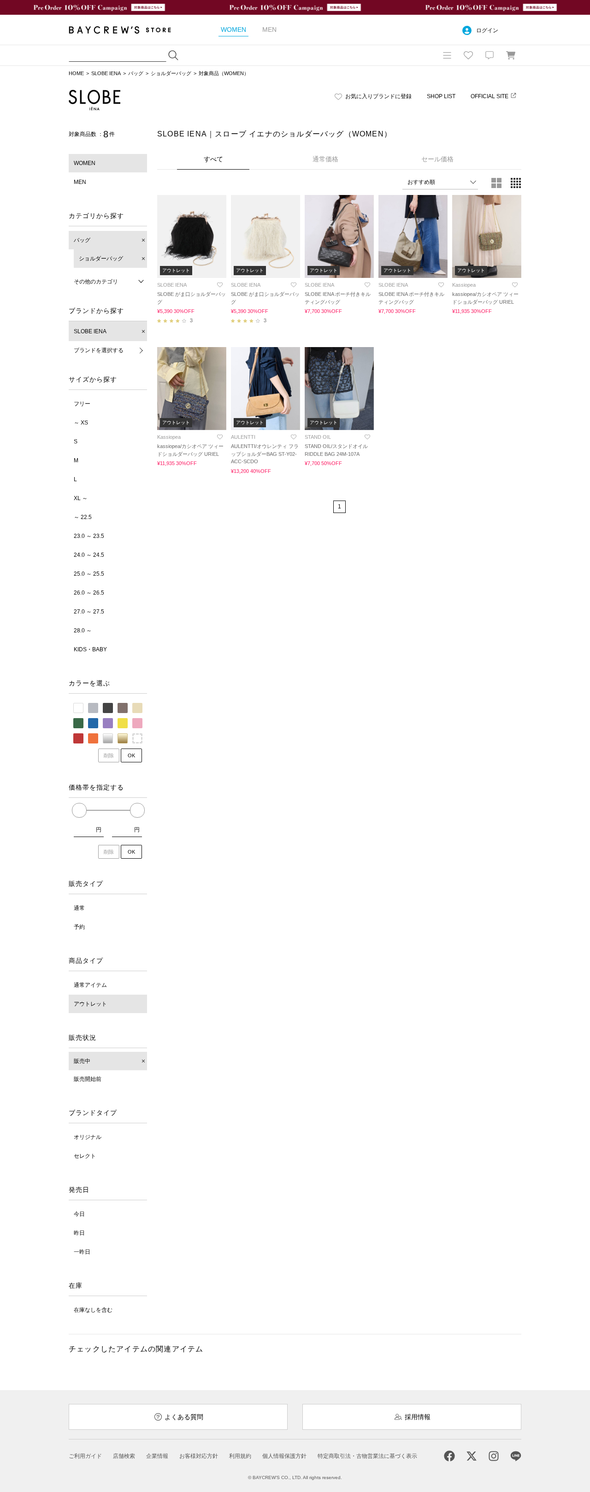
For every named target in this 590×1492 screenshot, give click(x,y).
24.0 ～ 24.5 (89, 555)
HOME (76, 73)
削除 (109, 755)
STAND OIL (318, 437)
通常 (79, 908)
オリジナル (87, 1137)
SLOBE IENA (106, 73)
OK (131, 755)
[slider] (79, 810)
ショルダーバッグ (171, 73)
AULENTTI (243, 437)
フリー (82, 404)
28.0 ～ (83, 630)
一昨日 (82, 1252)
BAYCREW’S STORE (126, 30)
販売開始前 (87, 1079)
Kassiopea (464, 285)
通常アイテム (90, 985)
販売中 (82, 1061)
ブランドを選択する (99, 350)
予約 (79, 927)
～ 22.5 (83, 517)
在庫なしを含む (93, 1310)
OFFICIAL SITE (489, 96)
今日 (79, 1214)
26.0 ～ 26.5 (89, 593)
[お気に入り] (468, 55)
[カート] (510, 55)
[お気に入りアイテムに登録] (219, 284)
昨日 (79, 1233)
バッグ (135, 73)
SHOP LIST (441, 96)
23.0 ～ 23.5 (89, 536)
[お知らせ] (489, 55)
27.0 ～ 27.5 (89, 611)
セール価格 (437, 159)
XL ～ (81, 498)
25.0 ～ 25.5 (89, 574)
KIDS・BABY (90, 649)
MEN (80, 182)
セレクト (85, 1156)
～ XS (81, 422)
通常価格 (325, 159)
